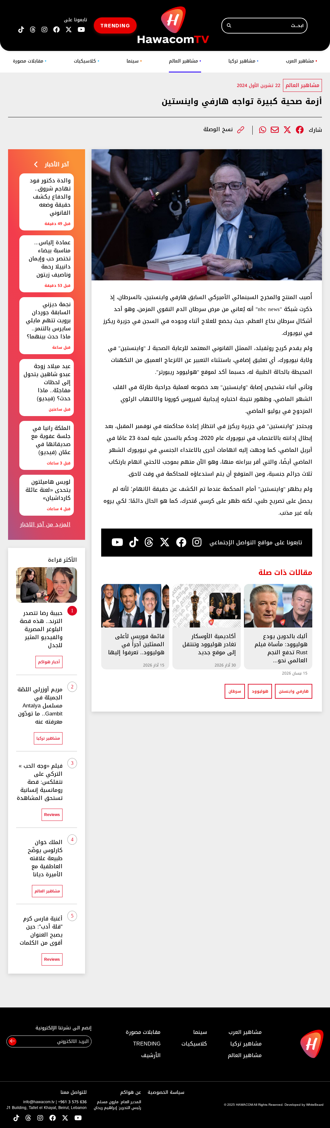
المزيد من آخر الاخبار (45, 524)
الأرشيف (150, 1055)
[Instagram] (196, 542)
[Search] (229, 25)
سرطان (234, 691)
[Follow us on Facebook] (56, 29)
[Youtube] (117, 542)
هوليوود (260, 691)
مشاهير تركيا (243, 61)
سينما (134, 61)
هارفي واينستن (293, 691)
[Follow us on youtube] (81, 29)
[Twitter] (287, 130)
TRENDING (115, 25)
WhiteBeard (315, 1104)
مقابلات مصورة (29, 61)
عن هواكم (130, 1092)
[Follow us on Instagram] (44, 29)
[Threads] (33, 29)
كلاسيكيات (86, 61)
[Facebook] (300, 130)
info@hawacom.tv (38, 1101)
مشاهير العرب (301, 61)
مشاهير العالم (185, 61)
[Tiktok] (133, 542)
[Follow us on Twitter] (65, 1118)
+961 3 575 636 (72, 1101)
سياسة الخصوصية (166, 1092)
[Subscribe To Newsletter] (12, 1041)
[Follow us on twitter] (68, 29)
